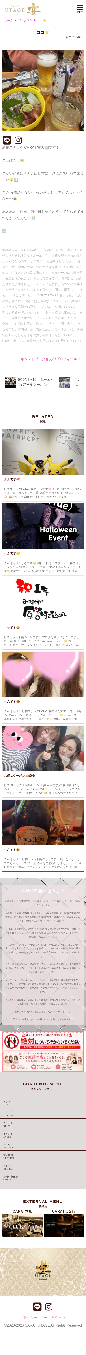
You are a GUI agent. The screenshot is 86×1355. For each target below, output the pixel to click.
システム (8, 1112)
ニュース (8, 1123)
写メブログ (25, 20)
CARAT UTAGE (37, 1325)
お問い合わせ (10, 1176)
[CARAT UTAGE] (37, 8)
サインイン (58, 1317)
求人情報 (8, 1155)
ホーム (8, 20)
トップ (7, 1101)
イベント (8, 1134)
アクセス (8, 1144)
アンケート (9, 1166)
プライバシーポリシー (34, 1317)
